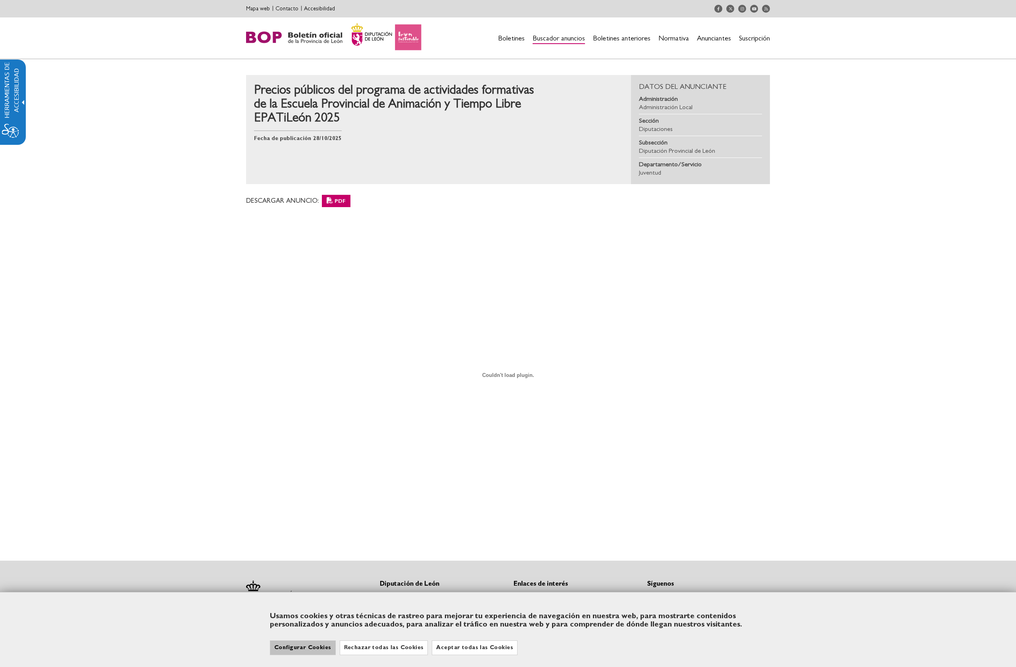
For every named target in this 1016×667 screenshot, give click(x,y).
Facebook (718, 9)
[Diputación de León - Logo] (333, 38)
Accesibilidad (319, 9)
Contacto (286, 9)
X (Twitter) (730, 9)
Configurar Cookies (302, 647)
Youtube (754, 9)
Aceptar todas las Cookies (474, 647)
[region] (508, 629)
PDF (340, 201)
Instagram (742, 9)
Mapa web (258, 9)
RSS (766, 9)
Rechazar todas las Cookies (384, 647)
